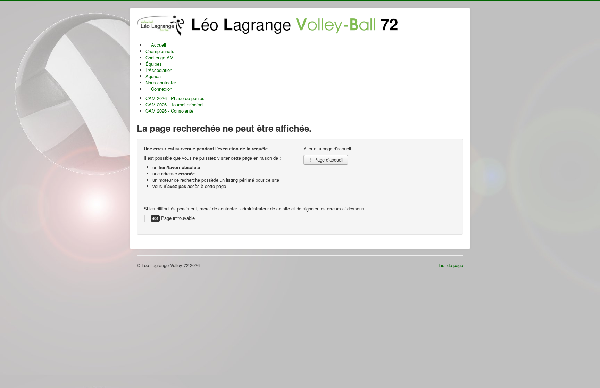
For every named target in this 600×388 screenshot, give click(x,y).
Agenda (153, 76)
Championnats (159, 51)
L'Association (158, 70)
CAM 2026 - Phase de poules (175, 98)
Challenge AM (159, 57)
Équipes (153, 63)
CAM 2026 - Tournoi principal (174, 104)
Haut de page (449, 265)
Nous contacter (160, 82)
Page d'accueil (328, 159)
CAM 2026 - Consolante (169, 110)
